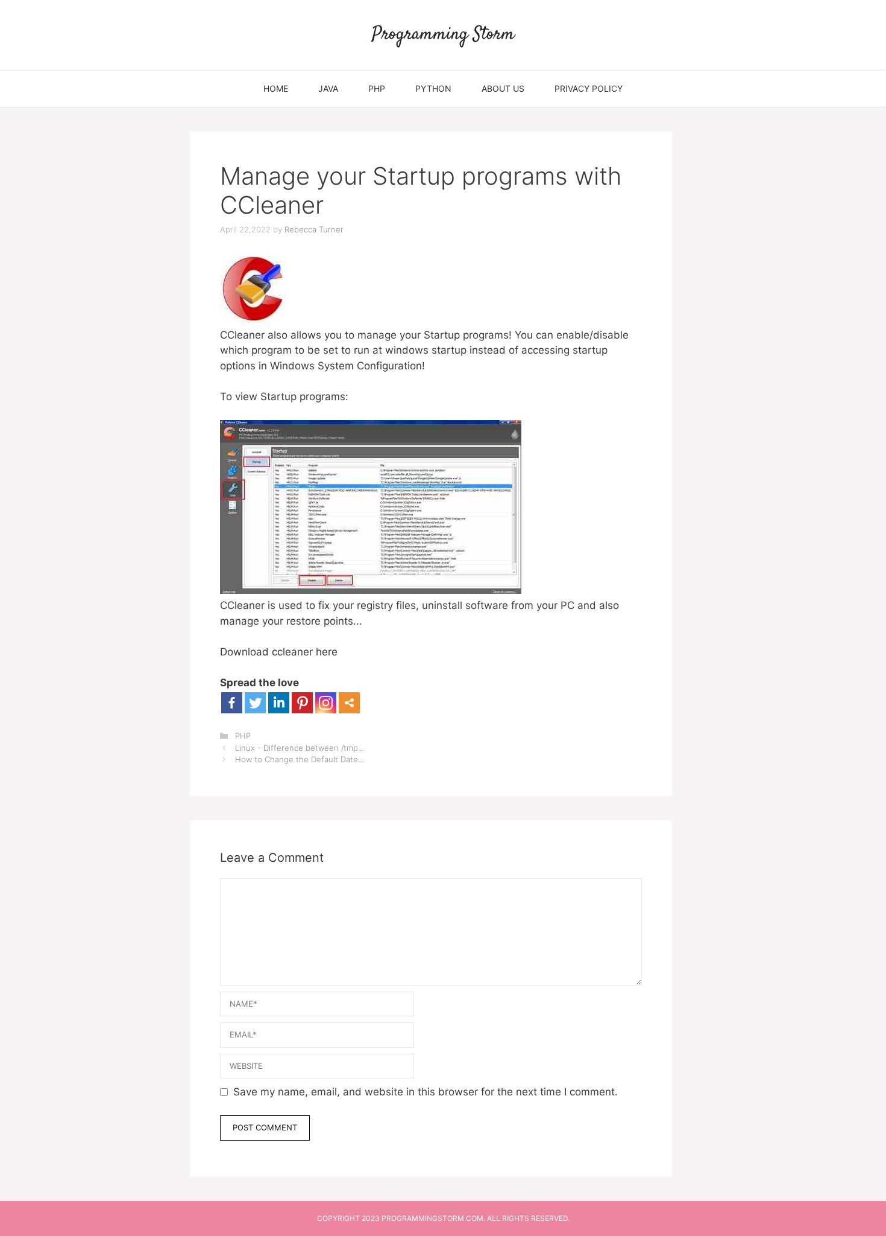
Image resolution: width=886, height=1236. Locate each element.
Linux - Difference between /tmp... (299, 748)
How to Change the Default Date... (299, 759)
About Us (503, 88)
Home (275, 88)
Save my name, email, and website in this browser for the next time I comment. (425, 1092)
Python (433, 88)
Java (328, 88)
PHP (376, 88)
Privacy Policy (589, 88)
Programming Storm (443, 35)
